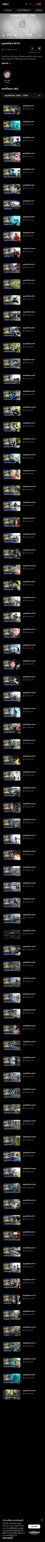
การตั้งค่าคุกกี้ (34, 1532)
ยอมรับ (34, 1526)
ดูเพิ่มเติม (5, 63)
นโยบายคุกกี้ (7, 1537)
